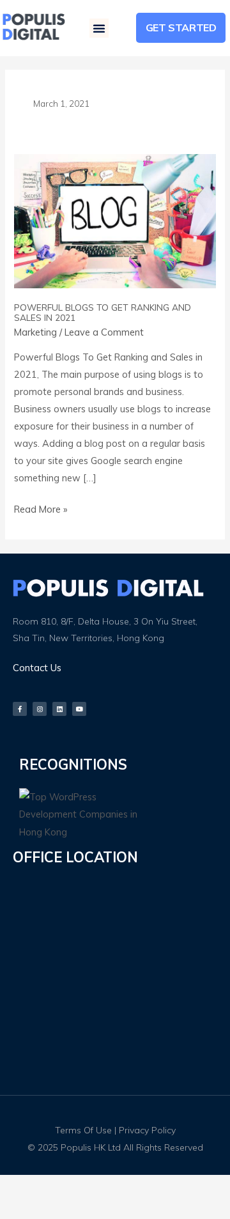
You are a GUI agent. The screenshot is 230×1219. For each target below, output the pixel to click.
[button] (99, 28)
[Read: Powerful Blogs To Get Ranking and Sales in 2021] (114, 220)
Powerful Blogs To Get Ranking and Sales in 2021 (102, 312)
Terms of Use (83, 1130)
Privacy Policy (147, 1130)
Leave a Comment (104, 332)
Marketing (35, 332)
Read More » (40, 508)
